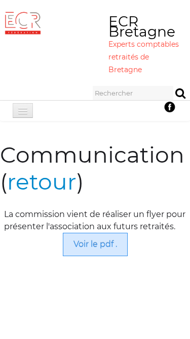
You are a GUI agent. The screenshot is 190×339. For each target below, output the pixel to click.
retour (42, 181)
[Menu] (23, 110)
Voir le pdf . (95, 244)
